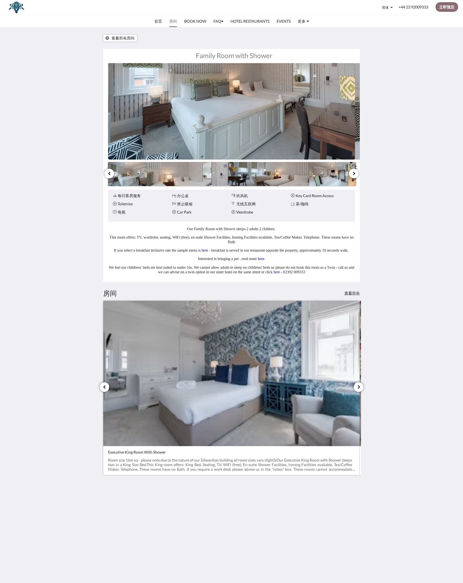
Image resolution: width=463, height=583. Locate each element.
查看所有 (352, 293)
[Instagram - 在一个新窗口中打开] (350, 504)
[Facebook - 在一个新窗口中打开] (337, 504)
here (205, 250)
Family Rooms (203, 517)
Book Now (200, 501)
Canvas (334, 538)
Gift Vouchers (203, 521)
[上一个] (109, 173)
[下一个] (354, 173)
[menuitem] (158, 21)
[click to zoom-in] (231, 111)
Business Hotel (204, 513)
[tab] (210, 493)
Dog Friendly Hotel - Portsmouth (209, 507)
